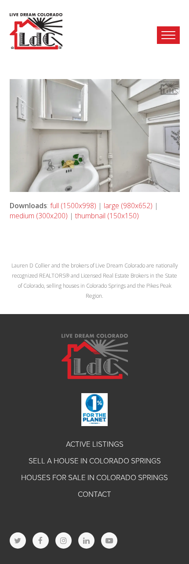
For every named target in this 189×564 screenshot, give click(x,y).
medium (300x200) (39, 216)
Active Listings (95, 444)
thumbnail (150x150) (107, 216)
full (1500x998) (73, 205)
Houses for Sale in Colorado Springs (94, 477)
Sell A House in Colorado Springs (95, 461)
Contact (94, 494)
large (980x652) (128, 205)
